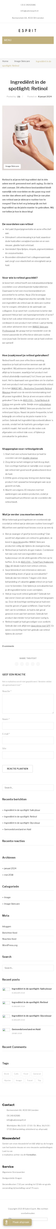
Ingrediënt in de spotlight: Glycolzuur (22, 823)
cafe (16, 1074)
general (37, 1074)
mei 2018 (8, 875)
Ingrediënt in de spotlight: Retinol (20, 816)
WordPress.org (9, 945)
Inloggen (6, 926)
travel (30, 1080)
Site (4, 748)
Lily (18, 96)
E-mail (6, 734)
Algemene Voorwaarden (13, 1172)
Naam (6, 719)
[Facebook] (17, 664)
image (19, 1080)
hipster (7, 1080)
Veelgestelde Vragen (12, 1178)
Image (7, 897)
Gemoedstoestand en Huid (17, 829)
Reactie (6, 691)
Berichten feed (9, 932)
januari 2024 (10, 868)
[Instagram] (10, 1162)
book (6, 1074)
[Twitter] (22, 664)
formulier (31, 1154)
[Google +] (33, 664)
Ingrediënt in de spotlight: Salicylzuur (22, 810)
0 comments (8, 646)
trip (39, 1080)
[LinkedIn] (38, 664)
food (26, 1074)
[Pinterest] (27, 664)
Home (5, 61)
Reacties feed (9, 939)
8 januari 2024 (45, 96)
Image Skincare (22, 61)
